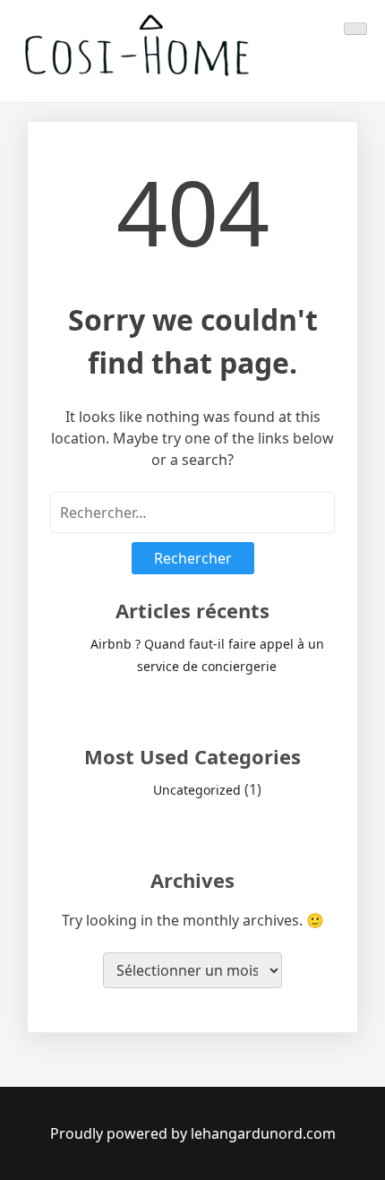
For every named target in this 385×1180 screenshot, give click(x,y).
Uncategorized (197, 789)
